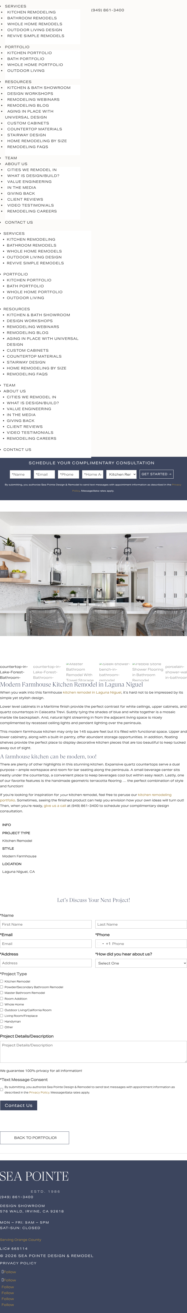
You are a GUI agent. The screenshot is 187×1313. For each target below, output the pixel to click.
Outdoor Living (26, 70)
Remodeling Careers (32, 211)
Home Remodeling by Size (37, 141)
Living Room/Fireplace (21, 1016)
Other (9, 1027)
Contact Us (19, 222)
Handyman (13, 1021)
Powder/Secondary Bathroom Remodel (34, 987)
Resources (16, 309)
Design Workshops (30, 93)
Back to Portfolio (34, 1138)
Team (9, 385)
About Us (14, 391)
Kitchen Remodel (17, 981)
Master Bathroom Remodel (25, 993)
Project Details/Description (27, 1036)
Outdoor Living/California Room (28, 1010)
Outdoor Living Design (34, 30)
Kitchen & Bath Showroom (39, 88)
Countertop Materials (34, 129)
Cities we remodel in (32, 170)
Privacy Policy (39, 1092)
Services (14, 233)
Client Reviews (25, 199)
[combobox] (103, 944)
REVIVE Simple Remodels (36, 36)
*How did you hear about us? (123, 954)
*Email (6, 934)
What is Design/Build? (33, 176)
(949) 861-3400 (107, 10)
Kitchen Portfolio (29, 53)
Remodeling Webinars (33, 99)
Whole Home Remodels (34, 24)
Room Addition (16, 998)
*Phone (102, 934)
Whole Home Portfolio (35, 65)
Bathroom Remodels (32, 18)
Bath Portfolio (25, 59)
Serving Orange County (20, 1240)
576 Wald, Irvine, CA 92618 (32, 1211)
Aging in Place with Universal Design (29, 114)
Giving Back (21, 193)
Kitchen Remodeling (31, 12)
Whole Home (14, 1004)
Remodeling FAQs (27, 147)
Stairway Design (26, 135)
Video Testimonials (30, 205)
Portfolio (15, 274)
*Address (9, 954)
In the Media (21, 187)
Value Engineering (29, 181)
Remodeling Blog (28, 105)
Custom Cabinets (28, 123)
